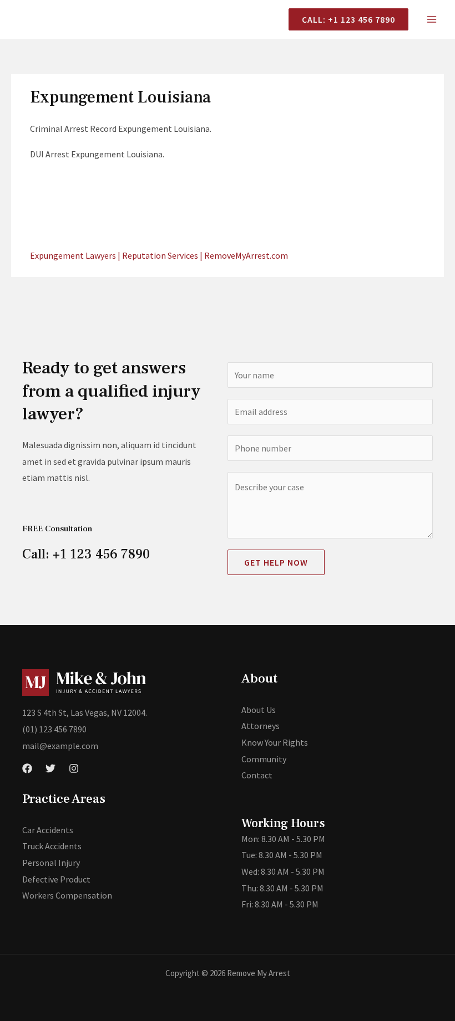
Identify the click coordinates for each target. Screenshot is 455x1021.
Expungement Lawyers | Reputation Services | (117, 255)
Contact (256, 775)
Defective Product (56, 879)
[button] (344, 19)
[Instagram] (74, 768)
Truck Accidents (52, 845)
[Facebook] (27, 768)
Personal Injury (51, 862)
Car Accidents (47, 829)
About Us (258, 709)
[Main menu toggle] (431, 19)
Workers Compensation (67, 895)
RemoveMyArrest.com (246, 255)
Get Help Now (276, 562)
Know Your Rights (274, 742)
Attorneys (260, 725)
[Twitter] (50, 768)
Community (263, 759)
